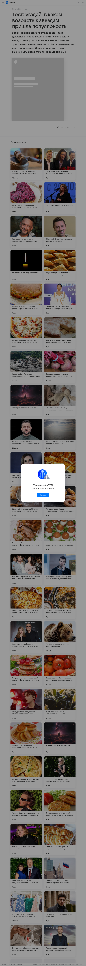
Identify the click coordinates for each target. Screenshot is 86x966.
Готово (43, 495)
